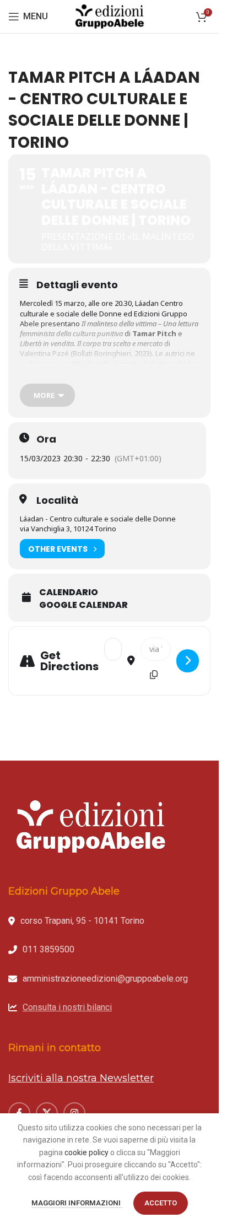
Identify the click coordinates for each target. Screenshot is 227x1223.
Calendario (68, 592)
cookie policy (86, 1152)
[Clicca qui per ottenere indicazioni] (187, 660)
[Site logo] (110, 16)
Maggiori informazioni (76, 1203)
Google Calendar (83, 605)
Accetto (160, 1203)
